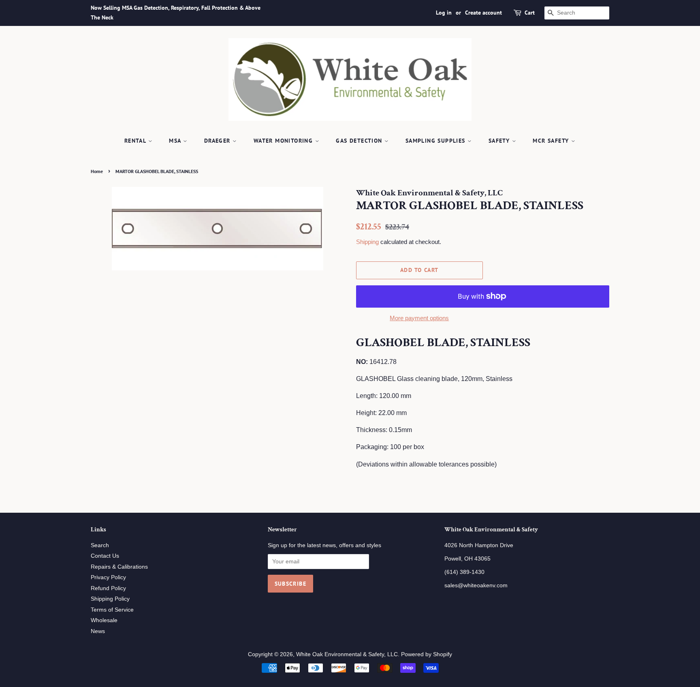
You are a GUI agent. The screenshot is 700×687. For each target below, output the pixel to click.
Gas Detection (360, 140)
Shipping (367, 241)
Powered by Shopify (426, 654)
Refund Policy (108, 588)
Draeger (218, 140)
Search (100, 545)
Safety (500, 140)
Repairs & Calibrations (119, 567)
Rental (136, 140)
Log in (444, 12)
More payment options (419, 318)
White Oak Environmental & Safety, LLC (347, 654)
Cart (530, 12)
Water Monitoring (284, 140)
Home (97, 171)
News (98, 631)
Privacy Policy (108, 577)
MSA (176, 140)
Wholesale (104, 620)
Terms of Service (112, 610)
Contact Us (105, 556)
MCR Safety (552, 140)
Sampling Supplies (436, 140)
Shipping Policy (110, 599)
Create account (483, 12)
